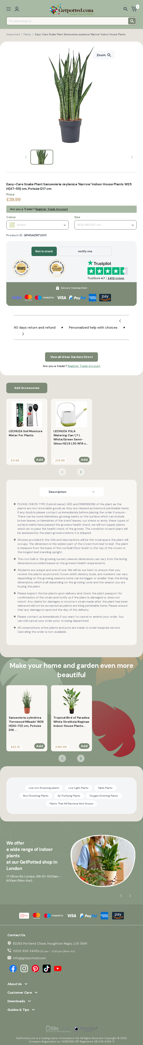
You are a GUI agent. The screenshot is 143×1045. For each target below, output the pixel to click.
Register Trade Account (51, 209)
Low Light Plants (78, 788)
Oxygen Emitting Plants (104, 795)
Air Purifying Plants (69, 795)
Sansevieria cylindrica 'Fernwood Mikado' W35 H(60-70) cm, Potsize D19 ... (26, 724)
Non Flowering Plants (35, 795)
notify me (85, 251)
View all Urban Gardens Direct (71, 357)
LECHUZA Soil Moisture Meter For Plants (25, 433)
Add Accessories (26, 388)
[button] (120, 321)
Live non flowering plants (44, 788)
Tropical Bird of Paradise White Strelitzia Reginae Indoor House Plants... (71, 722)
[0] (134, 9)
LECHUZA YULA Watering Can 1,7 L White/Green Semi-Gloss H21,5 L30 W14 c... (70, 437)
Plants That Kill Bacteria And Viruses (71, 803)
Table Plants (105, 788)
